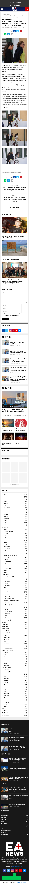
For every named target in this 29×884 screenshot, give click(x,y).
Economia (6, 643)
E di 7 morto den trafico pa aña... (20, 442)
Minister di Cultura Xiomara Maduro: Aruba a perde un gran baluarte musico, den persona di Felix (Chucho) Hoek (13, 236)
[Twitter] (8, 870)
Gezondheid (8, 579)
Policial (5, 635)
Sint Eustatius (8, 566)
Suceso (4, 691)
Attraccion (6, 663)
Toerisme (6, 589)
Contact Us (18, 2)
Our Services (11, 2)
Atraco (5, 697)
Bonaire (6, 516)
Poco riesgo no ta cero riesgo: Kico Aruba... (7, 429)
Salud (5, 499)
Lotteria (5, 646)
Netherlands (8, 568)
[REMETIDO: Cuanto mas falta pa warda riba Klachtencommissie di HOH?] (14, 399)
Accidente (6, 693)
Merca (5, 684)
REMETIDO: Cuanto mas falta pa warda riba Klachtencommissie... (12, 410)
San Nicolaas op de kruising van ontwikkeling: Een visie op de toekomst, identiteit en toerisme (18, 351)
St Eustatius (6, 525)
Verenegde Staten (9, 598)
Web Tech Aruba (21, 882)
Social (5, 501)
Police (5, 570)
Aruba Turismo (5, 650)
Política (5, 522)
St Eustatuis (5, 624)
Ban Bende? (5, 712)
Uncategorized (6, 715)
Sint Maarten (8, 561)
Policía (5, 520)
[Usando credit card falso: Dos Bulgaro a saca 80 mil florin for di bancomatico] (4, 789)
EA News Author (6, 27)
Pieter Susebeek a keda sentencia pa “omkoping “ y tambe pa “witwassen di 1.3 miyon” (14, 199)
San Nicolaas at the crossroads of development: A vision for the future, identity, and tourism (18, 360)
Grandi (5, 704)
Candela (6, 700)
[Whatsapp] (14, 874)
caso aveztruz (6, 172)
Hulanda (6, 682)
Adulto (5, 706)
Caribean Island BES (9, 555)
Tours (5, 661)
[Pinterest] (16, 870)
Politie (5, 615)
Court (6, 538)
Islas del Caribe (7, 512)
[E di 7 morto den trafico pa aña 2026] (21, 436)
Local (11, 19)
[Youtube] (20, 870)
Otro (5, 689)
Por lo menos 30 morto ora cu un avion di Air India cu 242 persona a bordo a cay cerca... (18, 797)
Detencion (6, 695)
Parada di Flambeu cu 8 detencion (17, 804)
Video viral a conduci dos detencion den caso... (7, 443)
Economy (7, 535)
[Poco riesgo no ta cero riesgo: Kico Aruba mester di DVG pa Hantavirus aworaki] (8, 423)
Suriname (6, 687)
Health (6, 533)
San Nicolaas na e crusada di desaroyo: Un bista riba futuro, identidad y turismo (17, 342)
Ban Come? (5, 710)
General (6, 652)
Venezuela (6, 509)
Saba (6, 563)
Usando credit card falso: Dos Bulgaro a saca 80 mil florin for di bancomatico (18, 788)
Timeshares (7, 656)
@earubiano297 (14, 484)
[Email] (24, 870)
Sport (5, 587)
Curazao (6, 514)
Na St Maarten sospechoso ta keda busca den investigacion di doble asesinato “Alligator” (17, 759)
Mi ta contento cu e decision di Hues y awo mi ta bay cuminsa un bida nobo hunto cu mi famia (14, 189)
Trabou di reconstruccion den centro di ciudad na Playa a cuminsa (18, 777)
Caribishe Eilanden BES (9, 600)
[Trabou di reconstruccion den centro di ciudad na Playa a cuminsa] (4, 779)
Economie (7, 581)
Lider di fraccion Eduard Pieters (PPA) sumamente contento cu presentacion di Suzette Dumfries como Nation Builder (18, 378)
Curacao (7, 557)
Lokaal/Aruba (7, 576)
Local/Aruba (7, 497)
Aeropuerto (6, 665)
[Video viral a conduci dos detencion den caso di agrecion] (8, 436)
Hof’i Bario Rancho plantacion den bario (20, 429)
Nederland (7, 613)
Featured (4, 19)
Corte (8, 19)
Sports (5, 542)
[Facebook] (4, 870)
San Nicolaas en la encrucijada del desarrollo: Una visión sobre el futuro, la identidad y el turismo (18, 369)
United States (8, 553)
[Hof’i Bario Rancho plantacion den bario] (21, 423)
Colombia (7, 550)
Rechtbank (7, 585)
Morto (3, 702)
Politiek (5, 617)
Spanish (4, 494)
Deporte (6, 503)
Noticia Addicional (8, 648)
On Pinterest (6, 459)
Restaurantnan (7, 659)
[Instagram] (12, 870)
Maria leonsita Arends (16, 172)
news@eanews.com (17, 866)
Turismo (6, 505)
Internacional (7, 507)
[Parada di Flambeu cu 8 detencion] (4, 806)
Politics (5, 572)
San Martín (6, 518)
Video (3, 708)
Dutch (3, 574)
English (4, 527)
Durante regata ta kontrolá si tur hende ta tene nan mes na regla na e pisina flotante (14, 258)
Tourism (6, 544)
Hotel (5, 654)
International (7, 546)
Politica (5, 637)
